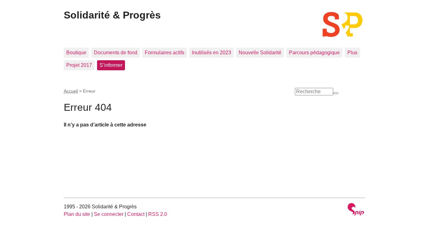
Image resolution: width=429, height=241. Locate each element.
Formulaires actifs (164, 52)
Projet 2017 (79, 65)
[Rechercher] (335, 93)
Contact (135, 214)
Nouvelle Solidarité (260, 52)
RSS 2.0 (157, 214)
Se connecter (108, 214)
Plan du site (77, 214)
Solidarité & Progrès (112, 15)
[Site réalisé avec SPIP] (355, 210)
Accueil (71, 91)
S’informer (111, 65)
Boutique (76, 52)
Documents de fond (115, 52)
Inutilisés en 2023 (211, 52)
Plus (352, 52)
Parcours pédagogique (314, 52)
